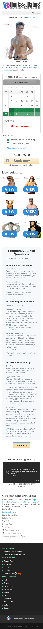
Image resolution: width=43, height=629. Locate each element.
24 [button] (11, 110)
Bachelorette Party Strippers (14, 555)
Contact (7, 571)
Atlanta (6, 592)
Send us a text (13, 574)
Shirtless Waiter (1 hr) (19, 143)
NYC (5, 580)
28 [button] (32, 110)
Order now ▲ (11, 330)
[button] (5, 81)
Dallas (6, 605)
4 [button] (32, 114)
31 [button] (11, 114)
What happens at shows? (16, 148)
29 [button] (37, 110)
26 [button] (22, 110)
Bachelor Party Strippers (13, 552)
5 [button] (37, 114)
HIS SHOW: (8, 136)
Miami (6, 596)
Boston (6, 608)
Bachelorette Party (9, 512)
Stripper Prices (9, 561)
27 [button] (27, 110)
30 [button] (6, 114)
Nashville (7, 599)
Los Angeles (8, 586)
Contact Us (21, 445)
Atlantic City (8, 602)
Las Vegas (8, 589)
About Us (7, 564)
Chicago (7, 583)
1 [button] (16, 114)
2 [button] (22, 114)
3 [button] (27, 114)
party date (31, 17)
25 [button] (16, 110)
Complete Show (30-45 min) (22, 140)
